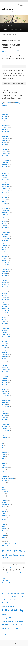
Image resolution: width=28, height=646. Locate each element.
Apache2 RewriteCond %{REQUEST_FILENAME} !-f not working (11, 44)
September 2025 (6, 138)
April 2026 (4, 123)
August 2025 (5, 140)
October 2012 (5, 409)
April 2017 (4, 324)
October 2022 (5, 214)
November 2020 (5, 265)
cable (5, 596)
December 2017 (5, 310)
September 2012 (6, 411)
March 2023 (5, 203)
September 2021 (6, 243)
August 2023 (5, 193)
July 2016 (4, 339)
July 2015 (4, 358)
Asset (3, 448)
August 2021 (5, 245)
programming (10, 632)
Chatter (4, 454)
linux (22, 621)
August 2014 (5, 382)
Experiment (19, 603)
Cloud (3, 456)
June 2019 (4, 295)
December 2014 (5, 374)
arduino (21, 593)
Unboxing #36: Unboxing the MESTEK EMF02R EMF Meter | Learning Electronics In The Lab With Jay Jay (13, 555)
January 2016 (5, 350)
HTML (11, 606)
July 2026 (4, 116)
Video (3, 526)
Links (21, 29)
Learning (4, 487)
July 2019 (4, 293)
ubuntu (9, 634)
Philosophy (5, 500)
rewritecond (4, 105)
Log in (3, 578)
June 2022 (4, 223)
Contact (13, 25)
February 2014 (5, 393)
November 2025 (5, 134)
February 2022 (5, 232)
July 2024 (4, 169)
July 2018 (4, 306)
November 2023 (5, 186)
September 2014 (6, 380)
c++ (3, 596)
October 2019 (5, 289)
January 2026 (5, 129)
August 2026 (5, 114)
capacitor (9, 596)
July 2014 (4, 385)
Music (16, 29)
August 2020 (5, 271)
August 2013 (5, 402)
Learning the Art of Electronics (11, 621)
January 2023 (5, 208)
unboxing (13, 635)
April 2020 (4, 280)
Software (4, 511)
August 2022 (5, 219)
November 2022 (5, 212)
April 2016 (4, 345)
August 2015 (5, 356)
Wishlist (4, 533)
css (22, 597)
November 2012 (5, 406)
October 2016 (5, 334)
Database (4, 461)
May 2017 (4, 321)
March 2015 (5, 367)
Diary (3, 465)
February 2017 (5, 328)
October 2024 (5, 162)
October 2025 (5, 136)
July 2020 (4, 273)
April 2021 (4, 254)
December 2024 (5, 158)
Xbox (3, 537)
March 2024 (5, 177)
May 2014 (4, 389)
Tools (3, 522)
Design (3, 463)
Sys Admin (8, 102)
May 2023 (4, 199)
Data (3, 459)
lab (10, 618)
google (7, 606)
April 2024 (4, 175)
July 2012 (4, 415)
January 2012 (5, 426)
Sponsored (4, 513)
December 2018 (5, 299)
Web (3, 530)
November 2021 (5, 238)
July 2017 (4, 317)
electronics (13, 600)
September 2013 (6, 400)
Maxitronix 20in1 (12, 624)
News (3, 496)
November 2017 (5, 313)
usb (17, 634)
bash (24, 593)
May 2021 (4, 252)
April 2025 (4, 149)
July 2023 (4, 195)
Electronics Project (8, 603)
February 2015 (5, 369)
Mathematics (5, 491)
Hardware (4, 474)
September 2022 (6, 217)
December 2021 (5, 236)
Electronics (5, 467)
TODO (3, 520)
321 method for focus (7, 545)
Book (3, 450)
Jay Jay (4, 51)
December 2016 (5, 332)
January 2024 (5, 182)
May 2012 (4, 417)
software (19, 632)
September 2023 (6, 190)
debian (4, 600)
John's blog (7, 9)
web (19, 634)
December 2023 (5, 184)
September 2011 (6, 435)
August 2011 (5, 437)
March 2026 (5, 125)
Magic (3, 489)
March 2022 (5, 230)
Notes (3, 498)
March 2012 (5, 422)
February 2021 (5, 258)
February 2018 (5, 308)
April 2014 (4, 391)
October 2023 (5, 188)
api (18, 593)
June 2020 (4, 275)
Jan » (20, 572)
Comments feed (6, 582)
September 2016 (6, 337)
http (14, 606)
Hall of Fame (5, 472)
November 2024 (5, 160)
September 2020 (6, 269)
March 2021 (5, 256)
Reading (4, 506)
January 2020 (5, 286)
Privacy (4, 502)
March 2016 (5, 347)
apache (17, 102)
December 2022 (5, 210)
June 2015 (4, 361)
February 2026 (5, 127)
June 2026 (4, 118)
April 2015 (4, 365)
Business (4, 452)
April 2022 (4, 227)
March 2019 (5, 297)
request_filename (19, 103)
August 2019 (5, 291)
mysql (4, 628)
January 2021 (5, 260)
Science (4, 509)
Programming (5, 504)
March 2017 (5, 326)
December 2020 (5, 262)
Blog (3, 25)
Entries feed (5, 580)
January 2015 (5, 371)
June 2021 (4, 249)
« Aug (6, 572)
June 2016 (4, 341)
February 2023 (5, 206)
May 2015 (4, 363)
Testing (4, 517)
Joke (3, 485)
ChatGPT (14, 596)
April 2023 (4, 201)
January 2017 (5, 330)
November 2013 (5, 396)
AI (2, 443)
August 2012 (5, 413)
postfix (20, 628)
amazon (12, 593)
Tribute (3, 524)
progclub (4, 632)
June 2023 (4, 197)
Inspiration (4, 480)
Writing (4, 535)
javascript (4, 618)
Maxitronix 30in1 (19, 624)
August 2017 (5, 315)
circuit (18, 596)
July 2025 (4, 142)
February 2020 (5, 284)
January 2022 (5, 234)
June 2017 (4, 319)
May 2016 (4, 343)
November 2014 (5, 376)
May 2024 (4, 173)
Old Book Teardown (10, 628)
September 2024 (6, 164)
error (15, 603)
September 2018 (6, 302)
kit (8, 618)
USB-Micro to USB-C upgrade (9, 543)
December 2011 (5, 428)
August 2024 (5, 166)
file (23, 603)
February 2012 (5, 424)
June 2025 (4, 145)
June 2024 (4, 171)
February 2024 (5, 179)
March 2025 (5, 151)
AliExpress (5, 593)
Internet (4, 482)
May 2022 (4, 225)
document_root (5, 103)
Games (3, 469)
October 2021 (5, 241)
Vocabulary (4, 528)
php (17, 628)
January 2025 (5, 155)
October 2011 (5, 433)
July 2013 (4, 404)
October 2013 (5, 398)
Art (3, 445)
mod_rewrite (12, 103)
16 (10, 567)
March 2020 (5, 282)
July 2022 (4, 221)
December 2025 (5, 132)
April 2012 (4, 419)
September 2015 (6, 354)
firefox (4, 606)
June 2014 (4, 387)
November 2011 (5, 430)
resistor (15, 632)
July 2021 (4, 247)
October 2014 (5, 378)
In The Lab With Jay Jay (7, 29)
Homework (4, 476)
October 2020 (5, 267)
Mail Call (5, 625)
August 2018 (5, 304)
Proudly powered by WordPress (14, 643)
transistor (4, 634)
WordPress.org (5, 585)
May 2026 (4, 121)
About (8, 25)
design (7, 600)
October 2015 (5, 352)
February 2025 (5, 153)
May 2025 (4, 147)
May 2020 (4, 278)
